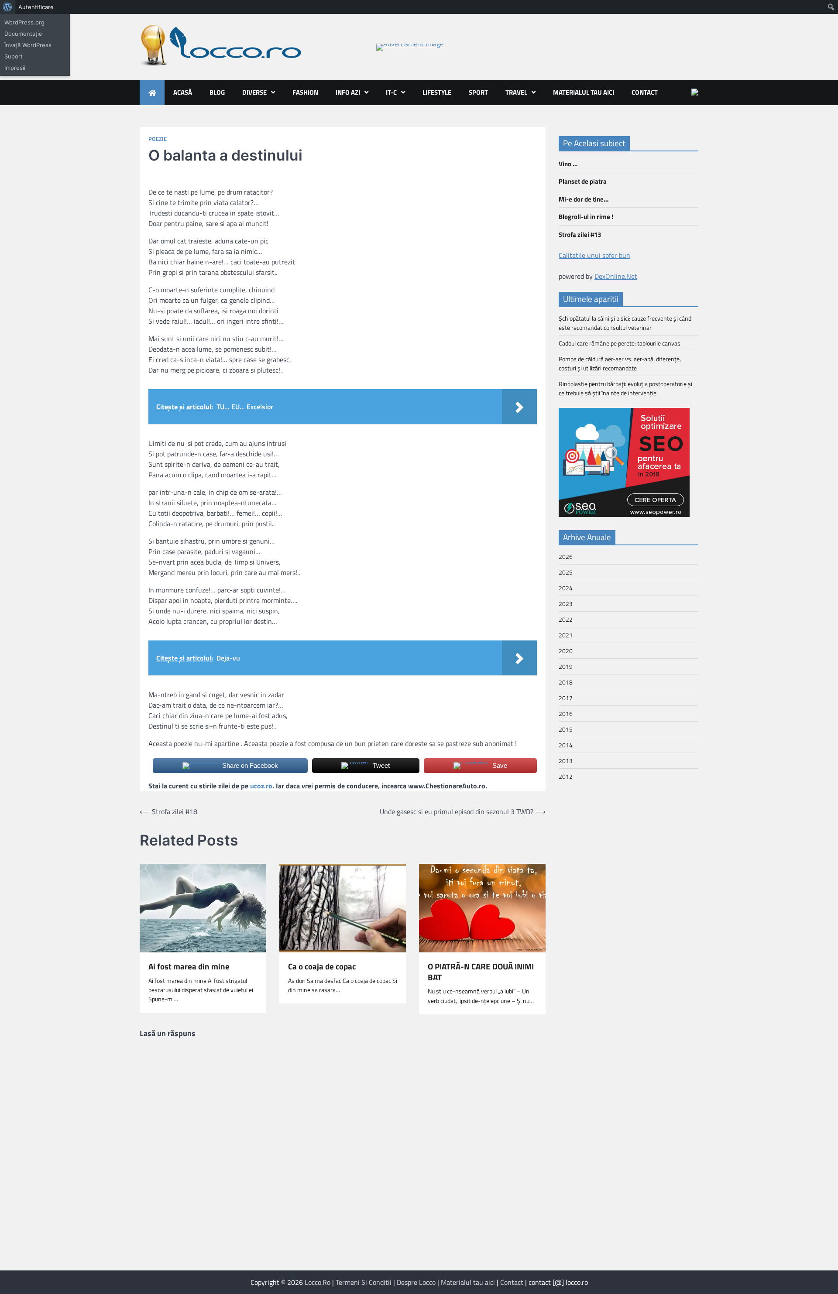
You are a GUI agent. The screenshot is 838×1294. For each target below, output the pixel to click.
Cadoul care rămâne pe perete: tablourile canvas (619, 343)
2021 (566, 635)
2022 (566, 619)
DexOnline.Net (615, 276)
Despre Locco (416, 1282)
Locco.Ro (317, 1282)
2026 (566, 556)
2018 (566, 682)
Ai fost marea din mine (189, 966)
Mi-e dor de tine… (583, 199)
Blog (217, 92)
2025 (566, 572)
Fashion (305, 92)
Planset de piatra (583, 181)
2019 (566, 666)
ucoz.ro (261, 786)
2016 (566, 713)
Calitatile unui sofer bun (594, 255)
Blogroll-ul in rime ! (586, 217)
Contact (645, 92)
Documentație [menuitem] (23, 33)
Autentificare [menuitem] (36, 6)
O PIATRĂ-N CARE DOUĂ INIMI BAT (481, 972)
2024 (566, 587)
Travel (516, 92)
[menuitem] (7, 7)
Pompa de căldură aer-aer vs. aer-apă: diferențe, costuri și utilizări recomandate (620, 363)
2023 (566, 603)
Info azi (348, 92)
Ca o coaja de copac (322, 966)
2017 (566, 697)
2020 (566, 650)
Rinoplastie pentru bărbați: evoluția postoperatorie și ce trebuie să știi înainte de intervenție (625, 388)
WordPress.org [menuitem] (24, 22)
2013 (566, 760)
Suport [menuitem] (13, 56)
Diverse (254, 92)
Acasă (182, 92)
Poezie (157, 139)
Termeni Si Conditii (364, 1282)
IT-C (391, 92)
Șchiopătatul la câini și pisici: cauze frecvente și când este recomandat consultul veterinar (625, 323)
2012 (566, 776)
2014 (566, 745)
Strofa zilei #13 (580, 234)
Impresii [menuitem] (14, 67)
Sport (478, 92)
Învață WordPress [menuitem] (28, 44)
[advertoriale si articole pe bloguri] (624, 514)
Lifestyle (436, 92)
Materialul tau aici (583, 92)
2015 (566, 729)
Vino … (568, 164)
